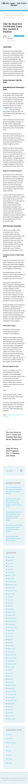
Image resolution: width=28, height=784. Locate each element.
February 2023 (11, 685)
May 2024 (10, 639)
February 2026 (11, 575)
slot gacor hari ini (11, 742)
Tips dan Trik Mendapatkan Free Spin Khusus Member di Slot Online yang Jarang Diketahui (14, 490)
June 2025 (10, 600)
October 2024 (11, 624)
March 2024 (10, 645)
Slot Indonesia (19, 13)
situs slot (8, 751)
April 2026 (10, 569)
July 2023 (10, 670)
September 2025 (12, 591)
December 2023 (11, 655)
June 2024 (10, 636)
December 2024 (11, 618)
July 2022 (10, 706)
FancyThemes (20, 780)
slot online (9, 759)
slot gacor (9, 734)
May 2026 (10, 566)
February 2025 (11, 612)
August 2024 (10, 630)
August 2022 (10, 703)
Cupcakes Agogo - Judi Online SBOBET (11, 778)
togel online (9, 738)
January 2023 (11, 688)
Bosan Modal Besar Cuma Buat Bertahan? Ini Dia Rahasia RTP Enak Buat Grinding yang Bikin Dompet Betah (14, 503)
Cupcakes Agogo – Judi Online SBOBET (14, 4)
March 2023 (10, 682)
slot (7, 747)
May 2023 (10, 676)
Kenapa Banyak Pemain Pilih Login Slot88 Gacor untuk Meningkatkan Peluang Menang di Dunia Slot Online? (14, 516)
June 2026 (10, 563)
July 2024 (10, 633)
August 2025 (10, 594)
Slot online (9, 763)
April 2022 (10, 713)
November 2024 (11, 621)
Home (11, 13)
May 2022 (10, 710)
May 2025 (10, 603)
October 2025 (11, 588)
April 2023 (10, 679)
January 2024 (11, 652)
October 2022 (11, 697)
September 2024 (12, 627)
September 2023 (12, 664)
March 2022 (10, 716)
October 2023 (11, 661)
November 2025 (11, 585)
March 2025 (10, 609)
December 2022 (11, 691)
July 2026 (10, 560)
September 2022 (12, 700)
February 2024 (11, 649)
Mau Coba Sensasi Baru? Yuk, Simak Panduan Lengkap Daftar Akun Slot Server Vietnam (14, 528)
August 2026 (10, 557)
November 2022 (11, 694)
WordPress (6, 780)
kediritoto (6, 109)
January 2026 (11, 578)
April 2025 (10, 606)
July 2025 (10, 597)
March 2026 (10, 572)
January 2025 (11, 615)
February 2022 (11, 719)
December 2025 (11, 581)
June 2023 (10, 673)
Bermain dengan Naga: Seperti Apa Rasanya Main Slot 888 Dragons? (13, 538)
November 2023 (11, 658)
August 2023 (10, 667)
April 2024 (10, 642)
